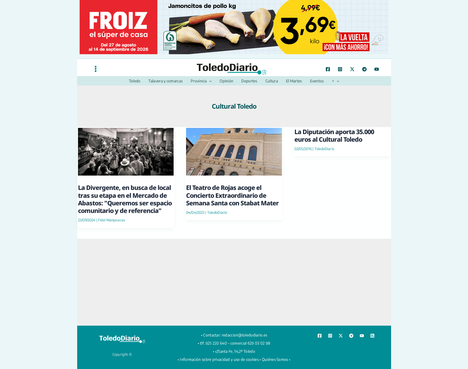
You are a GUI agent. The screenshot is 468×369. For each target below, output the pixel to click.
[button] (209, 81)
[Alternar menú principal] (95, 68)
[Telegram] (364, 69)
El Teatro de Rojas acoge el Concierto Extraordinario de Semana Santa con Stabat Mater (232, 195)
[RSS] (372, 336)
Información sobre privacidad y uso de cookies (219, 359)
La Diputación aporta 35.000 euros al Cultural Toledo (334, 135)
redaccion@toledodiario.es (244, 335)
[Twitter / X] (352, 69)
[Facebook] (328, 69)
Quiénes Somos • (276, 359)
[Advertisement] (234, 282)
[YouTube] (376, 69)
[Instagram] (340, 69)
